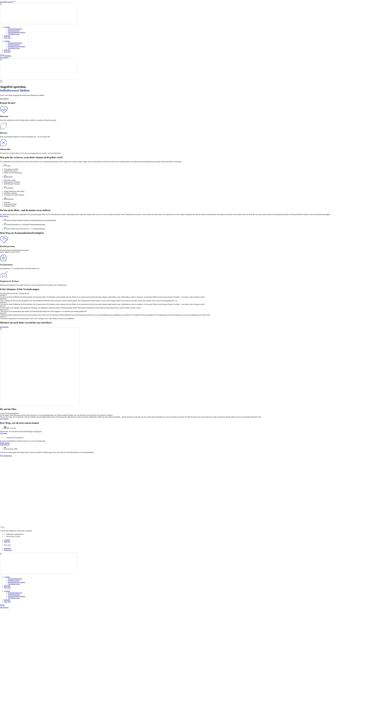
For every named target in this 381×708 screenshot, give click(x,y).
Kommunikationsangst (15, 29)
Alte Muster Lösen (14, 34)
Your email (51, 699)
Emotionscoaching (14, 30)
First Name (6, 699)
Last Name (28, 699)
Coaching (7, 27)
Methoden (7, 36)
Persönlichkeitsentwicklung (16, 32)
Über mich (7, 38)
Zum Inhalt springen (6, 2)
